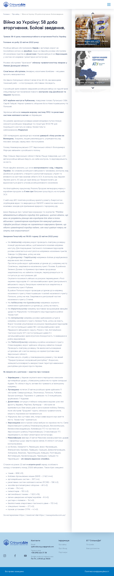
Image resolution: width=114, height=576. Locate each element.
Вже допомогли (92, 548)
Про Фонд (63, 548)
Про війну (15, 14)
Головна (6, 14)
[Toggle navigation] (109, 4)
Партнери (63, 552)
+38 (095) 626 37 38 (39, 553)
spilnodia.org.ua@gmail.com (42, 547)
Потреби (90, 545)
